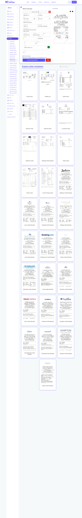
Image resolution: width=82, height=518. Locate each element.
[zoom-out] (72, 11)
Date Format (26, 13)
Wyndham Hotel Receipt (14, 76)
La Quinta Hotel (13, 50)
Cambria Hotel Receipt (14, 83)
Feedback (53, 2)
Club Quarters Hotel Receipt (14, 87)
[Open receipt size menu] (43, 60)
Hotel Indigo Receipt (14, 78)
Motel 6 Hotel (12, 46)
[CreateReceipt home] (10, 2)
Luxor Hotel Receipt (14, 65)
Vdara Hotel (12, 56)
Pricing (40, 2)
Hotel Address (26, 28)
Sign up (74, 2)
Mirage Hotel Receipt (14, 69)
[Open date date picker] (34, 19)
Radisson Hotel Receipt (14, 63)
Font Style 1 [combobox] (40, 15)
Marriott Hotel (13, 48)
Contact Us (46, 2)
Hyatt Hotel (12, 45)
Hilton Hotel (12, 58)
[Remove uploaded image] (50, 12)
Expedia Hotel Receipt (14, 67)
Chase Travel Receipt (14, 74)
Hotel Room (12, 41)
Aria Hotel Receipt (13, 70)
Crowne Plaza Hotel (14, 61)
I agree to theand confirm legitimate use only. (35, 57)
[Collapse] (17, 39)
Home (28, 2)
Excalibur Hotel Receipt (14, 85)
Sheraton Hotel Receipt (14, 80)
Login (69, 2)
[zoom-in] (70, 11)
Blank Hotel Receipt (14, 93)
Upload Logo (34, 11)
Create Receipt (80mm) (32, 60)
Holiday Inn (12, 43)
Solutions (34, 2)
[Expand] (17, 14)
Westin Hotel (12, 59)
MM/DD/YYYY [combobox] (26, 15)
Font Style (39, 13)
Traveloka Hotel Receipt (14, 89)
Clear (48, 60)
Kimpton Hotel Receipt (14, 91)
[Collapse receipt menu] (17, 8)
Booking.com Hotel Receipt (14, 72)
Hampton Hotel (13, 52)
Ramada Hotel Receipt (14, 54)
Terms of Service (32, 57)
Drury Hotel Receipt (14, 81)
